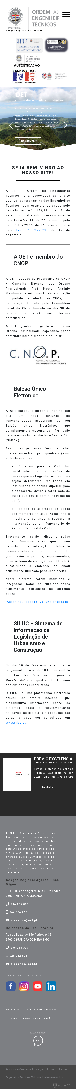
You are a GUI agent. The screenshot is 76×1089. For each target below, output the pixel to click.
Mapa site (13, 1009)
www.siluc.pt (16, 722)
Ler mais (47, 786)
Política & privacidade (40, 1009)
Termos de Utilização (37, 1018)
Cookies (11, 1018)
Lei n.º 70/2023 (31, 230)
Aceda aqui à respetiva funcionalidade (37, 601)
